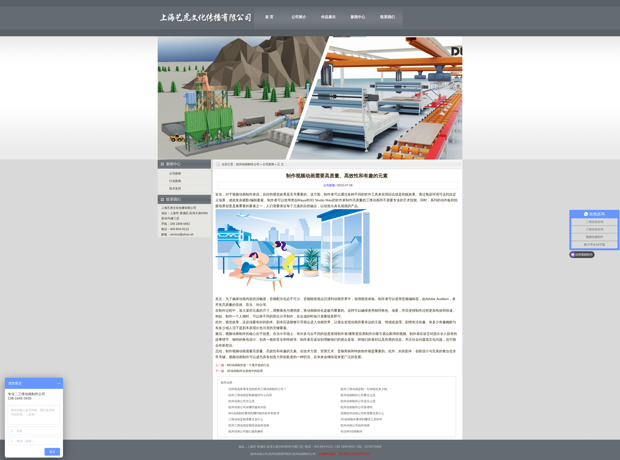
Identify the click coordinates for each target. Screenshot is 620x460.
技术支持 (175, 188)
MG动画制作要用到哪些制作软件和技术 (253, 413)
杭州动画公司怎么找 (241, 401)
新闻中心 (358, 17)
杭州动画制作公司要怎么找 (358, 395)
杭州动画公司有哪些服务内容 (247, 407)
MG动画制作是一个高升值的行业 (248, 365)
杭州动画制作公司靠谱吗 (356, 407)
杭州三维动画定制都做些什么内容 (250, 395)
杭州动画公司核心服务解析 (245, 431)
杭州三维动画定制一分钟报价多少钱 (364, 389)
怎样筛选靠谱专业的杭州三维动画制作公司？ (257, 389)
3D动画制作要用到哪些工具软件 (361, 419)
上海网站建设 (327, 454)
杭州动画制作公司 (247, 164)
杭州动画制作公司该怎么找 (358, 401)
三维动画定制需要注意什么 (245, 419)
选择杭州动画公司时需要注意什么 (362, 413)
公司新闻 (175, 173)
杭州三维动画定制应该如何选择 (248, 425)
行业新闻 (175, 181)
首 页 (269, 17)
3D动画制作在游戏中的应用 (245, 371)
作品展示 (328, 17)
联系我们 (387, 17)
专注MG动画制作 (352, 431)
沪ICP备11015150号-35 (354, 454)
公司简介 (299, 17)
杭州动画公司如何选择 (355, 425)
